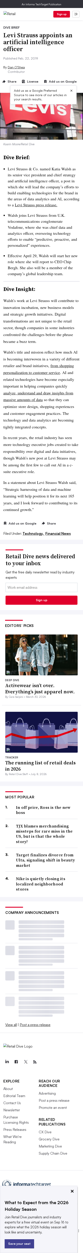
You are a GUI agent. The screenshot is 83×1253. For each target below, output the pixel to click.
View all (11, 1024)
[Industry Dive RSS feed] (34, 1062)
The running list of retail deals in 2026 (40, 765)
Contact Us (12, 1103)
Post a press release (35, 1024)
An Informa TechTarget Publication (41, 4)
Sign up (62, 14)
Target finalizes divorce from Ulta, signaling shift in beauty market (45, 860)
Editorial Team (14, 1096)
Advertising (47, 1093)
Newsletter (11, 1110)
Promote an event (53, 1107)
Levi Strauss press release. (36, 204)
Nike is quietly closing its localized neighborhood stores (40, 884)
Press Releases (14, 1129)
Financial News (58, 533)
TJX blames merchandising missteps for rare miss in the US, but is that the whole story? (44, 833)
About (8, 1088)
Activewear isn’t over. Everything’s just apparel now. (40, 688)
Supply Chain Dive (53, 1153)
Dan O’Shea (16, 67)
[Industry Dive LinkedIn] (7, 1062)
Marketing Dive (50, 1146)
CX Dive (45, 1132)
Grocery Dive (49, 1139)
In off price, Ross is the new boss (43, 810)
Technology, (33, 533)
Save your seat (19, 1243)
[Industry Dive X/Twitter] (25, 1062)
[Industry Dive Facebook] (16, 1062)
